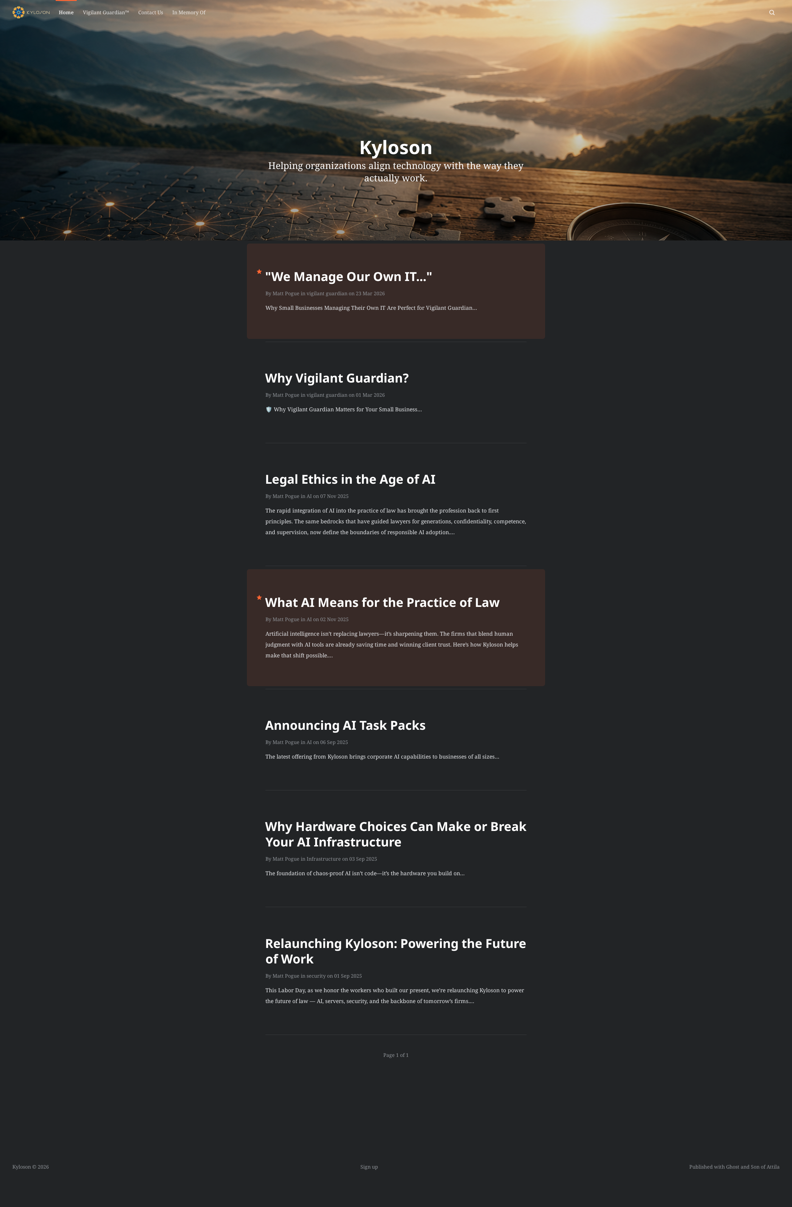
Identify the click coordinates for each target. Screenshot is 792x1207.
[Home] (31, 12)
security (316, 976)
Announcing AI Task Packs (345, 724)
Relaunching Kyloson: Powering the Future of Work (395, 951)
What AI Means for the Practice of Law (382, 602)
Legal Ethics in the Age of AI (350, 478)
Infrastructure (324, 859)
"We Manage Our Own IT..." (348, 276)
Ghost (732, 1167)
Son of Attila (765, 1167)
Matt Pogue (286, 293)
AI (309, 496)
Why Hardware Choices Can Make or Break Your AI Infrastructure (396, 834)
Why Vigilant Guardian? (337, 377)
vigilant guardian (327, 293)
